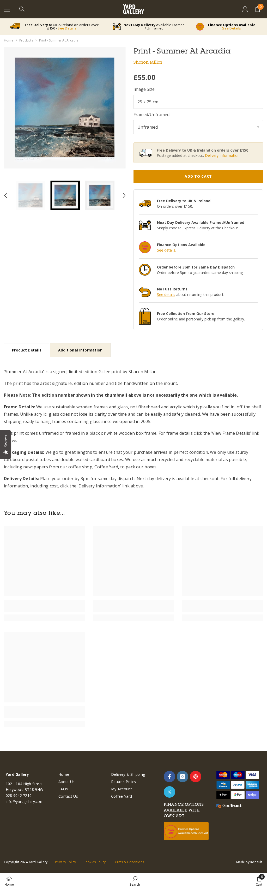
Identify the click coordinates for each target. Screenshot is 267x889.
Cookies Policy (94, 862)
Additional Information (80, 350)
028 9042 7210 (19, 795)
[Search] (22, 9)
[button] (5, 195)
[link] (44, 609)
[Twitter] (169, 792)
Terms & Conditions (128, 862)
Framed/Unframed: (152, 114)
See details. (166, 250)
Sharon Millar (148, 62)
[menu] (7, 9)
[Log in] (245, 9)
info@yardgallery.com (25, 801)
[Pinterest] (195, 776)
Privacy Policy (65, 862)
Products (26, 40)
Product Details (26, 350)
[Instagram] (182, 776)
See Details (67, 28)
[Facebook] (169, 776)
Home (8, 40)
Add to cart (198, 176)
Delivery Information (222, 155)
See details (166, 294)
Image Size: (144, 89)
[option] (65, 108)
